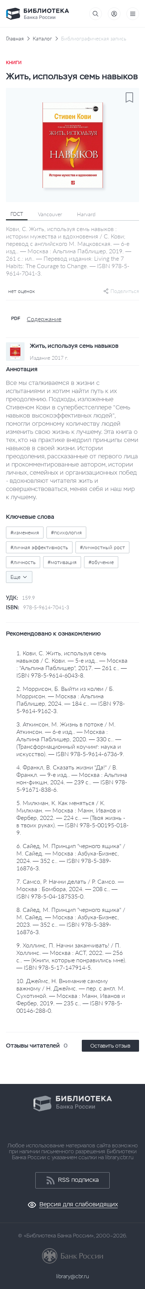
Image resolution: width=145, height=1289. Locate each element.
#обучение (101, 562)
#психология (66, 532)
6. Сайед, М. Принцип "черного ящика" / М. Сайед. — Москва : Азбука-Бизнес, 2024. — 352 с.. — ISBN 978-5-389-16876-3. (70, 856)
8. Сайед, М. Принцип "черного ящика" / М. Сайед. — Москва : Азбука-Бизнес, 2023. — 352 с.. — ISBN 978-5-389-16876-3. (70, 920)
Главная (15, 39)
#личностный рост (102, 547)
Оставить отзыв (110, 1045)
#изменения (24, 532)
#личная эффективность (39, 547)
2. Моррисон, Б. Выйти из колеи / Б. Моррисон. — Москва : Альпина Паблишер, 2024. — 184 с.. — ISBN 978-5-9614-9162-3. (70, 699)
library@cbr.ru (72, 1276)
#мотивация (62, 562)
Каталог (42, 39)
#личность (23, 562)
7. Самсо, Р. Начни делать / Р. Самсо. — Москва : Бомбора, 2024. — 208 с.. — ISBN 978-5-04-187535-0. (70, 889)
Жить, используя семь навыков (74, 346)
